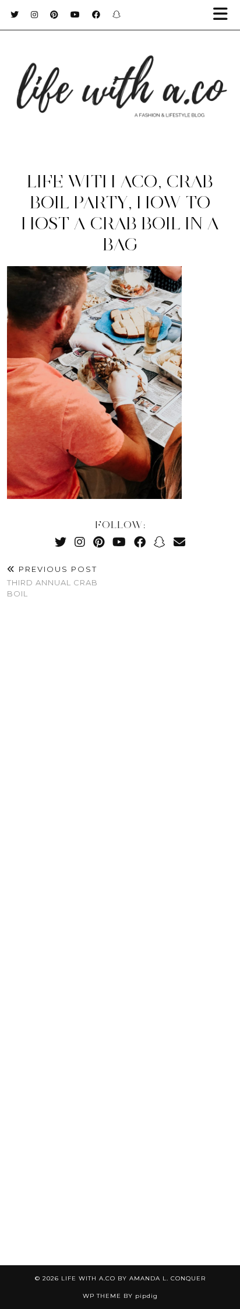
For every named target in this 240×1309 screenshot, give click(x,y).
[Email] (179, 542)
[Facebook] (96, 14)
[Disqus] (120, 781)
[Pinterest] (54, 14)
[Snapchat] (116, 14)
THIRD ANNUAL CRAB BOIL (52, 581)
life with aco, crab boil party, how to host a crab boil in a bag (120, 212)
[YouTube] (75, 14)
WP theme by (120, 1296)
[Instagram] (34, 14)
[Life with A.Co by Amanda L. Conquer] (120, 75)
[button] (224, 15)
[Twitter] (14, 14)
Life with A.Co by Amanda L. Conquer (133, 1278)
